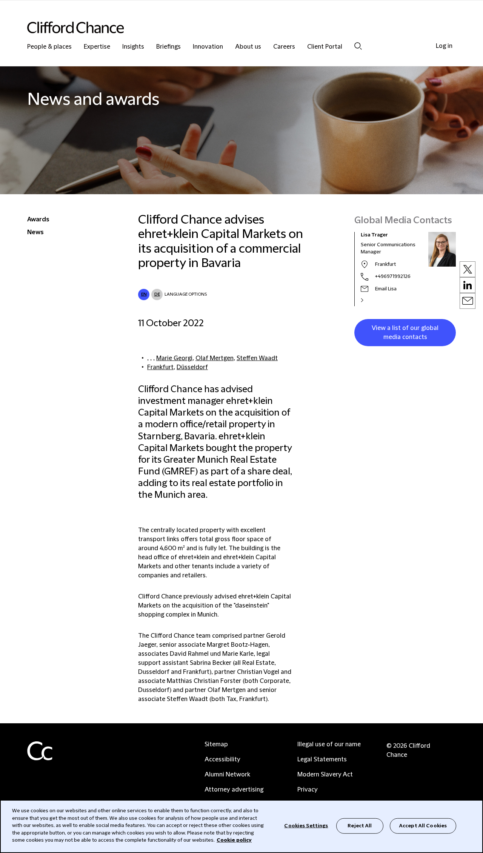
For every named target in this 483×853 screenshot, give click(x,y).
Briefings (168, 47)
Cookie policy (234, 840)
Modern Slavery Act (325, 774)
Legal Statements (322, 759)
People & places (49, 47)
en (144, 294)
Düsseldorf (192, 367)
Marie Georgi (174, 358)
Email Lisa (386, 289)
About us (248, 47)
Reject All (360, 825)
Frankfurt (160, 367)
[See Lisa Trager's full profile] (370, 300)
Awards (38, 219)
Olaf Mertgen (214, 358)
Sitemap (216, 744)
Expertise (97, 47)
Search (358, 46)
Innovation (208, 47)
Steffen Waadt (257, 358)
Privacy (307, 789)
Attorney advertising (234, 789)
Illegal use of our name (329, 744)
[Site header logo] (226, 27)
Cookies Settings (306, 825)
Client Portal (324, 47)
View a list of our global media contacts (405, 333)
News (35, 232)
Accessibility (222, 759)
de (157, 294)
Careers (284, 47)
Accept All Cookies (423, 825)
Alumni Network (227, 774)
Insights (133, 47)
